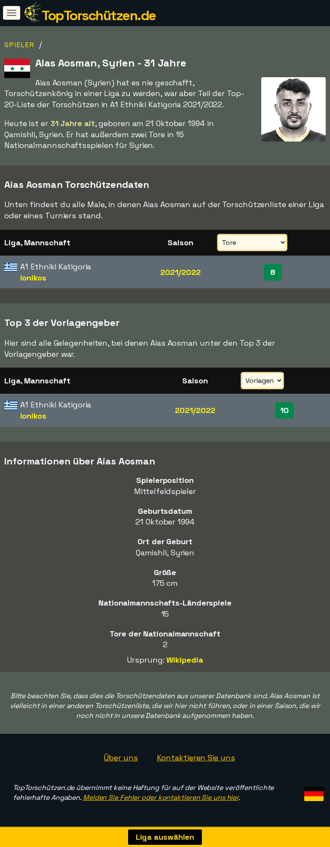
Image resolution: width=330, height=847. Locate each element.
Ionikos (33, 278)
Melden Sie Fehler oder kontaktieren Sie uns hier (160, 797)
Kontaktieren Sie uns (196, 758)
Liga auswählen (165, 837)
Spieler (19, 44)
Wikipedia (184, 660)
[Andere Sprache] (312, 791)
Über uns (121, 758)
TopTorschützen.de (99, 15)
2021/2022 (180, 272)
